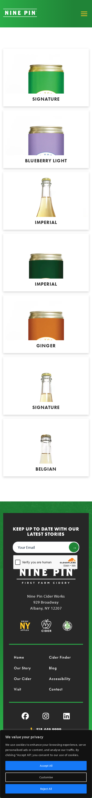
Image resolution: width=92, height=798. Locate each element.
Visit (17, 689)
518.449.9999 (48, 729)
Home (19, 657)
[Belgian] (46, 447)
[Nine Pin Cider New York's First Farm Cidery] (20, 15)
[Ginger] (46, 324)
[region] (46, 764)
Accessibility (60, 678)
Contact (56, 689)
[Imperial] (46, 201)
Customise (46, 777)
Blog (53, 667)
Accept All (46, 766)
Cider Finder (60, 657)
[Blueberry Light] (46, 139)
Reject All (46, 789)
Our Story (22, 667)
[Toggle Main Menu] (84, 13)
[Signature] (46, 77)
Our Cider (23, 678)
